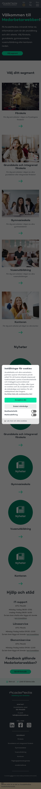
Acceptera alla (20, 400)
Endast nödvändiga (20, 406)
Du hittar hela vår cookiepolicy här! (18, 394)
